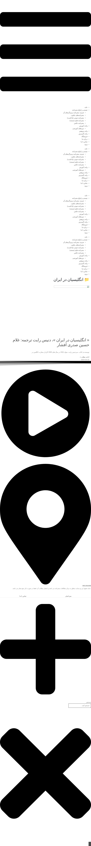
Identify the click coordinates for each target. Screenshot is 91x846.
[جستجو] (90, 844)
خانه (86, 107)
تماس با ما (84, 142)
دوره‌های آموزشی (78, 128)
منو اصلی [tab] (68, 596)
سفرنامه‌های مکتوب (77, 115)
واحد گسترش (83, 134)
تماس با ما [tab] (23, 596)
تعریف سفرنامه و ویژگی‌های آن (73, 112)
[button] (89, 593)
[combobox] (79, 706)
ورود (85, 144)
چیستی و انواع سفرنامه (79, 110)
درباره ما (84, 139)
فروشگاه (84, 136)
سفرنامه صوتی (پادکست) (75, 118)
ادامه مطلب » (84, 357)
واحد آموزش (83, 126)
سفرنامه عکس (79, 123)
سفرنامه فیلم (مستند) (77, 120)
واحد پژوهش (83, 131)
